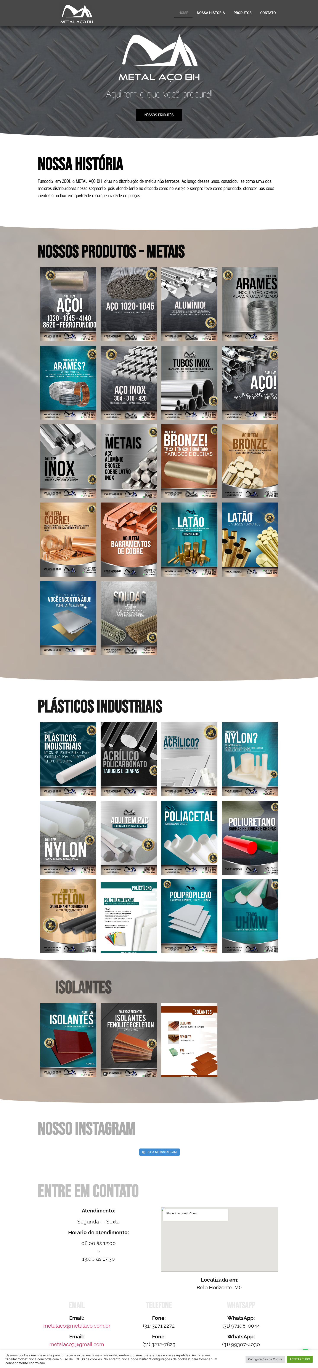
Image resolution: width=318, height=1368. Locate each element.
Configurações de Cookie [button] (265, 1359)
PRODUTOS (243, 13)
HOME (183, 13)
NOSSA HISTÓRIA (211, 13)
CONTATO (268, 13)
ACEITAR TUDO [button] (300, 1359)
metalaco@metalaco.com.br (76, 1326)
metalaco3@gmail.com (76, 1344)
